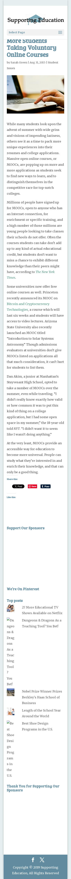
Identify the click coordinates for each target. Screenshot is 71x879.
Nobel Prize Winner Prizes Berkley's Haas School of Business (42, 697)
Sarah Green (19, 62)
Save (34, 486)
